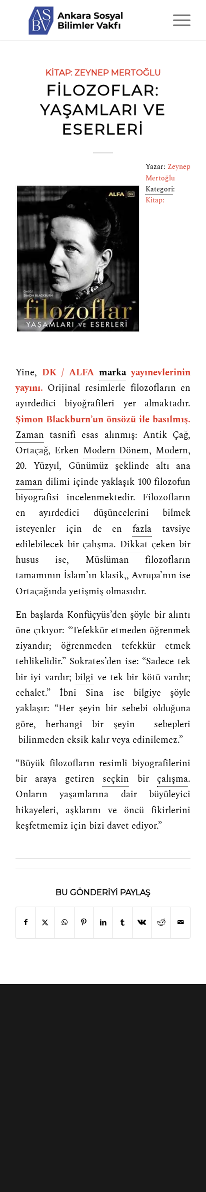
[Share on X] (45, 922)
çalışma (98, 545)
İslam (75, 576)
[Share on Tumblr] (122, 922)
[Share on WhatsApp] (64, 922)
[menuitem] (176, 20)
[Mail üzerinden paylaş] (180, 922)
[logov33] (86, 20)
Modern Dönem (116, 451)
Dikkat (134, 545)
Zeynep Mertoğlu (117, 72)
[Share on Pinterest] (84, 922)
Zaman (30, 435)
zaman (29, 482)
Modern (172, 451)
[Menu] (176, 20)
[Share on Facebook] (26, 922)
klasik (112, 576)
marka (112, 373)
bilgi (84, 678)
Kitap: (59, 72)
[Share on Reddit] (161, 922)
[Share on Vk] (142, 922)
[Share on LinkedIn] (103, 922)
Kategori (159, 189)
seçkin (115, 779)
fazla (142, 529)
